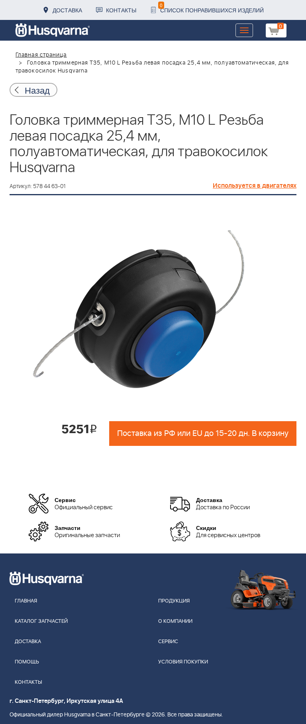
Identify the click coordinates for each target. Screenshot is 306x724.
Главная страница (41, 55)
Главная (26, 601)
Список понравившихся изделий (212, 8)
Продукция (174, 601)
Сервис (168, 642)
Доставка (67, 10)
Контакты (121, 10)
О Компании (175, 621)
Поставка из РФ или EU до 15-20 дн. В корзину (202, 434)
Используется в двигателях (254, 185)
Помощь (27, 662)
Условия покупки (183, 662)
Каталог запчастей (41, 621)
